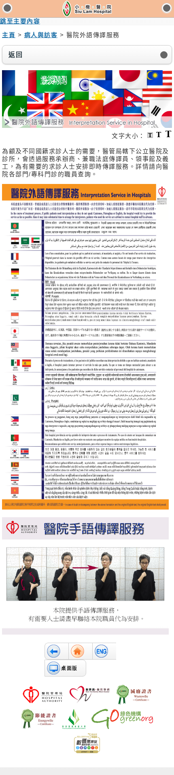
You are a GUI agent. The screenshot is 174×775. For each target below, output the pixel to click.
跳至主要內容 (20, 21)
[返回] (56, 651)
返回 (15, 54)
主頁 (8, 34)
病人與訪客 (41, 34)
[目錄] (7, 8)
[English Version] (104, 651)
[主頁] (80, 651)
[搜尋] (166, 8)
